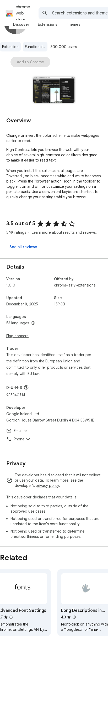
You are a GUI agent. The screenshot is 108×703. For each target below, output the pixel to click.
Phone (19, 439)
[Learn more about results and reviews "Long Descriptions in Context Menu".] (74, 617)
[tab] (21, 24)
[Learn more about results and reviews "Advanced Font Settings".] (11, 617)
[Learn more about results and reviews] (26, 387)
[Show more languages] (33, 323)
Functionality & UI (36, 46)
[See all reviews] (23, 247)
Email (18, 430)
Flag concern (17, 336)
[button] (54, 90)
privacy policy (47, 485)
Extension (10, 46)
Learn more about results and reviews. (64, 232)
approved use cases (27, 511)
